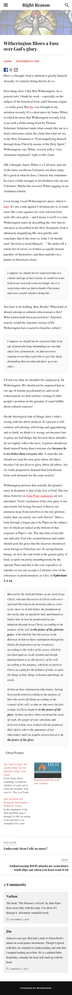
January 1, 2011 (19, 969)
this (32, 107)
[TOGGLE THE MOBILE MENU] (6, 5)
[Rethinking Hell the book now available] (47, 770)
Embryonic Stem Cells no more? (26, 848)
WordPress (44, 988)
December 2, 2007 (19, 919)
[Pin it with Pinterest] (21, 70)
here (6, 206)
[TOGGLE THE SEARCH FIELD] (66, 5)
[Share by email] (31, 70)
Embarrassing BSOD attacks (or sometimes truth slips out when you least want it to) (39, 868)
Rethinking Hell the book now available (46, 781)
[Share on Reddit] (16, 70)
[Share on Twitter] (11, 70)
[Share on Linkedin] (26, 70)
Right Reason (36, 5)
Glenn (8, 61)
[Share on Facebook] (6, 70)
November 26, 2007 (28, 61)
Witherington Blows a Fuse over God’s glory (31, 46)
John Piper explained (39, 495)
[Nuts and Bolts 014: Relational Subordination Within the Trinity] (19, 811)
